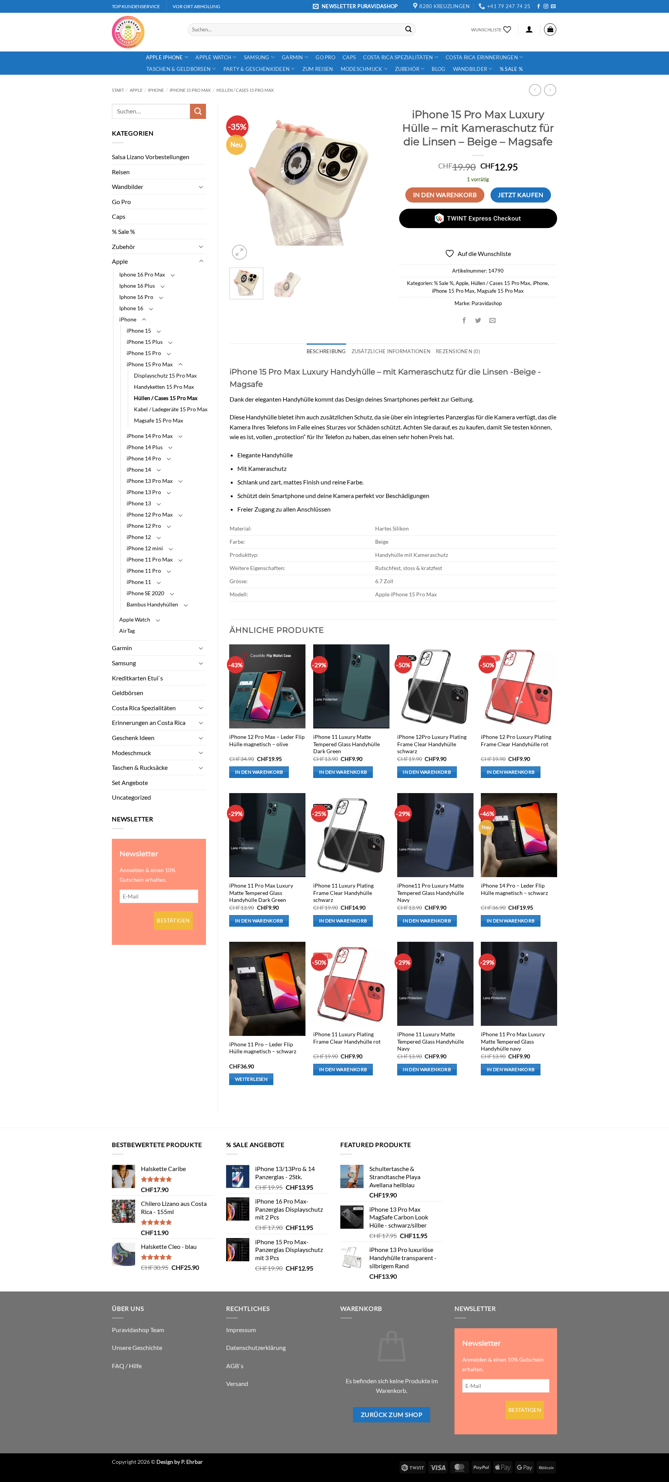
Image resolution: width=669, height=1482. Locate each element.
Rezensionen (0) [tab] (458, 351)
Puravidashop (487, 303)
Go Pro (325, 57)
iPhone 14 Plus (145, 447)
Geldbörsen (127, 692)
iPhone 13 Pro (144, 492)
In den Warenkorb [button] (259, 771)
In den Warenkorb (445, 194)
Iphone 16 (131, 308)
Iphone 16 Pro (136, 297)
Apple (136, 90)
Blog (438, 69)
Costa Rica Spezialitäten (398, 57)
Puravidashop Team (138, 1329)
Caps (349, 57)
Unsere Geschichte (137, 1347)
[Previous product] (550, 90)
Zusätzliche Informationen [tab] (391, 351)
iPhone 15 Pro (144, 353)
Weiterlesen (251, 1079)
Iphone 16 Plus (137, 285)
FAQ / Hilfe (127, 1365)
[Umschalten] (201, 186)
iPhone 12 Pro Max (150, 514)
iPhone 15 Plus (145, 341)
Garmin (292, 57)
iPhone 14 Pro (144, 458)
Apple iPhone (164, 57)
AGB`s (235, 1365)
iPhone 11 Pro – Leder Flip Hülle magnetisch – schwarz (262, 1048)
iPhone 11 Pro (144, 570)
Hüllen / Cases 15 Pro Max (245, 90)
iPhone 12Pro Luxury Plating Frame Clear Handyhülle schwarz (432, 743)
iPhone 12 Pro (144, 525)
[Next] (374, 183)
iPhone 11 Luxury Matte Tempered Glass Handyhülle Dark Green (346, 743)
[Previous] (242, 183)
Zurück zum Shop (391, 1414)
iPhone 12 (139, 537)
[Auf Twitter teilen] (478, 320)
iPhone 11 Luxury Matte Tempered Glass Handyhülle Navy (430, 1041)
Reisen (121, 171)
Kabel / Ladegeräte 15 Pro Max (171, 409)
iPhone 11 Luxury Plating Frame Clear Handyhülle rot (347, 1038)
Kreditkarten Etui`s (137, 678)
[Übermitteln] (408, 29)
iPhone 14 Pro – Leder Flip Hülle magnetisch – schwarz (514, 889)
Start (118, 90)
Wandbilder (470, 69)
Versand (237, 1383)
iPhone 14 (139, 469)
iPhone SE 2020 (145, 593)
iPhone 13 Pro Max (150, 480)
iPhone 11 (139, 582)
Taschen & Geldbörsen (178, 69)
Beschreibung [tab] (326, 351)
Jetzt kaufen (520, 194)
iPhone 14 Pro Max (150, 436)
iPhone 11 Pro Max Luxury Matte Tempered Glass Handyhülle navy (513, 1041)
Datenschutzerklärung (256, 1347)
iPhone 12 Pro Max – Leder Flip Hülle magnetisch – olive (267, 740)
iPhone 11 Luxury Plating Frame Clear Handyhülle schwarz (343, 892)
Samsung (256, 57)
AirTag (127, 630)
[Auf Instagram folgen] (546, 6)
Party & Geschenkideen (256, 69)
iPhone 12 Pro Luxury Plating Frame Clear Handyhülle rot (516, 740)
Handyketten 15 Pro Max (164, 386)
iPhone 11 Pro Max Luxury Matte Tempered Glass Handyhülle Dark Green (261, 892)
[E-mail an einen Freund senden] (492, 320)
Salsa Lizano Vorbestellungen (150, 156)
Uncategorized (131, 797)
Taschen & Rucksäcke (140, 767)
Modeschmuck (362, 69)
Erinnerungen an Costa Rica (148, 722)
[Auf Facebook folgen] (538, 6)
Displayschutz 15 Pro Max (165, 375)
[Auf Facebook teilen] (464, 320)
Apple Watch (213, 57)
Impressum (241, 1329)
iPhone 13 (139, 503)
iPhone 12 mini (145, 548)
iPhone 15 (139, 330)
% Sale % (511, 69)
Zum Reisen (317, 69)
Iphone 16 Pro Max (142, 274)
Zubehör (407, 69)
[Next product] (535, 90)
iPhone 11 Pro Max (150, 559)
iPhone (156, 90)
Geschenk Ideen (133, 737)
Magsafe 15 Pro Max (158, 420)
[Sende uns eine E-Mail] (553, 6)
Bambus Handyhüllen (152, 604)
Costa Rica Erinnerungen (482, 57)
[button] (356, 6)
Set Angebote (130, 782)
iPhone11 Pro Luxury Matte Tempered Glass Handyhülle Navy (430, 892)
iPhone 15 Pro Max (190, 90)
